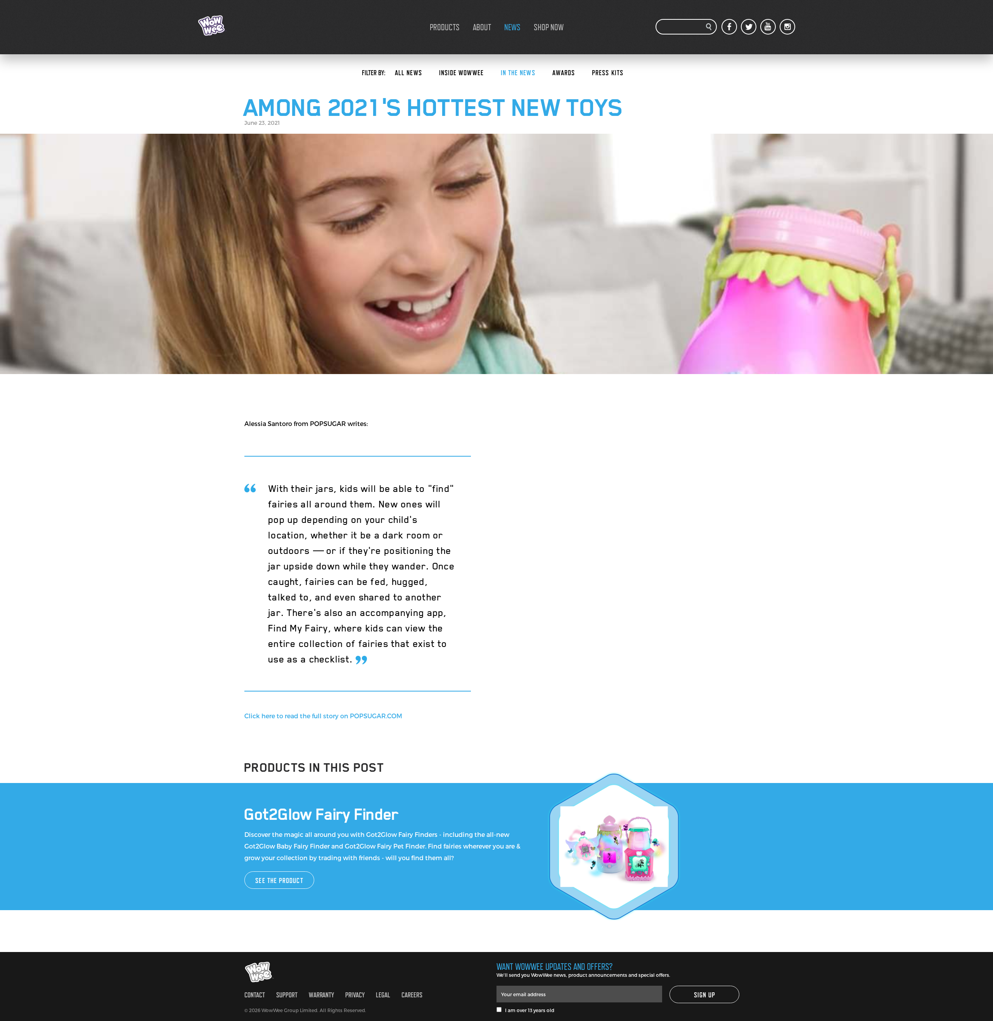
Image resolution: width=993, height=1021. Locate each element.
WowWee (236, 25)
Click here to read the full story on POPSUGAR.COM (323, 715)
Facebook (729, 26)
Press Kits (607, 73)
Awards (563, 73)
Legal (383, 995)
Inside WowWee (461, 73)
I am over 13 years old (528, 1010)
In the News (518, 73)
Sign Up (705, 995)
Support (287, 995)
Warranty (321, 995)
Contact (254, 995)
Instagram (787, 26)
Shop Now (549, 27)
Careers (411, 995)
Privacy (355, 995)
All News (408, 73)
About (482, 27)
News (512, 27)
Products (445, 27)
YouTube (768, 26)
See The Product (279, 880)
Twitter (748, 26)
